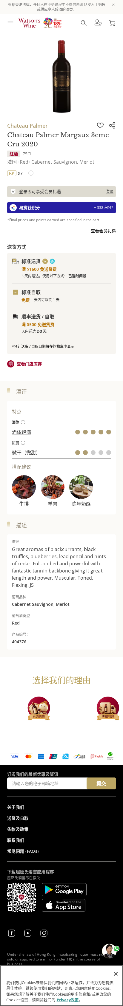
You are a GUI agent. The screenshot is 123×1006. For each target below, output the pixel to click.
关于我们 (15, 807)
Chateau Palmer (27, 125)
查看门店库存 (29, 364)
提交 (101, 783)
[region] (61, 986)
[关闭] (115, 973)
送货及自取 (18, 818)
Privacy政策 (68, 999)
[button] (98, 22)
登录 (109, 191)
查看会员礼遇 (103, 231)
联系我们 (15, 840)
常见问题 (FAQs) (23, 851)
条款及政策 (18, 829)
